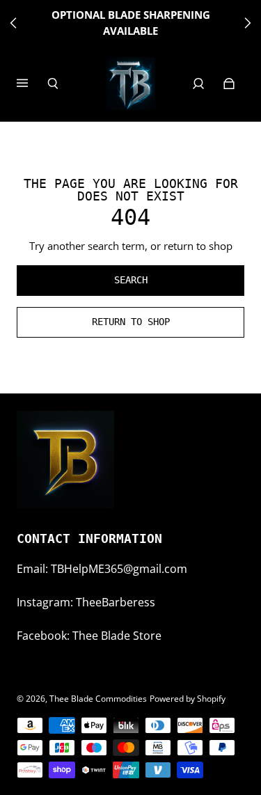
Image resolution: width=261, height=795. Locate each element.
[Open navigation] (32, 83)
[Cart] (229, 83)
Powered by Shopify (188, 699)
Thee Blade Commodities (98, 699)
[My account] (198, 83)
